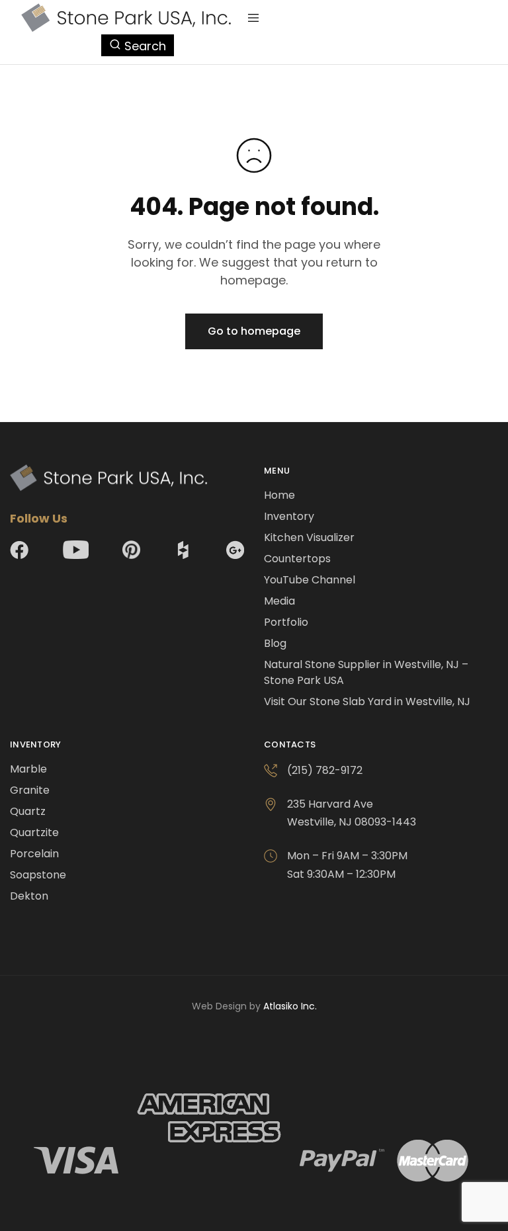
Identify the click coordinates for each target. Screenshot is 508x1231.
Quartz (28, 811)
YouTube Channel (309, 579)
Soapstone (38, 874)
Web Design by (254, 1006)
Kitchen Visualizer (309, 537)
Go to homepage (254, 331)
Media (279, 601)
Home (279, 495)
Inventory (289, 516)
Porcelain (34, 853)
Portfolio (286, 622)
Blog (275, 643)
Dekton (29, 896)
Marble (28, 769)
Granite (30, 790)
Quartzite (34, 832)
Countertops (297, 558)
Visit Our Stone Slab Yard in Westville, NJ (367, 701)
